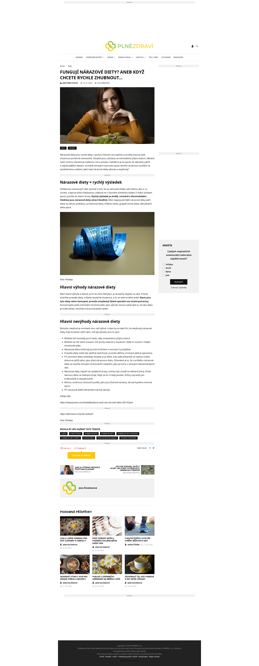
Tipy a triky (153, 57)
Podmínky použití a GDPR (127, 656)
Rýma (168, 272)
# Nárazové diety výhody (70, 438)
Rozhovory (178, 57)
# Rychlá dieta (89, 438)
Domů (102, 656)
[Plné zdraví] (129, 46)
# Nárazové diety (107, 434)
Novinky (79, 57)
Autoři (115, 656)
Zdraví (110, 57)
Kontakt (108, 656)
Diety (63, 148)
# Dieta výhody (75, 434)
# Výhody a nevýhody (128, 438)
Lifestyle (140, 57)
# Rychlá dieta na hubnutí (107, 438)
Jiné (167, 275)
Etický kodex (143, 656)
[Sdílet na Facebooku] (150, 448)
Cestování (165, 57)
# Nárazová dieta (91, 434)
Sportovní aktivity (94, 57)
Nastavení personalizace (129, 660)
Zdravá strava (124, 57)
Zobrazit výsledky (179, 287)
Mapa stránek (154, 656)
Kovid (168, 268)
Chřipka (169, 264)
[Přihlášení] (192, 46)
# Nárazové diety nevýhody (128, 434)
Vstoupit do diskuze (81, 455)
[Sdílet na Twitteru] (153, 448)
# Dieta (63, 434)
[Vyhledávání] (197, 46)
